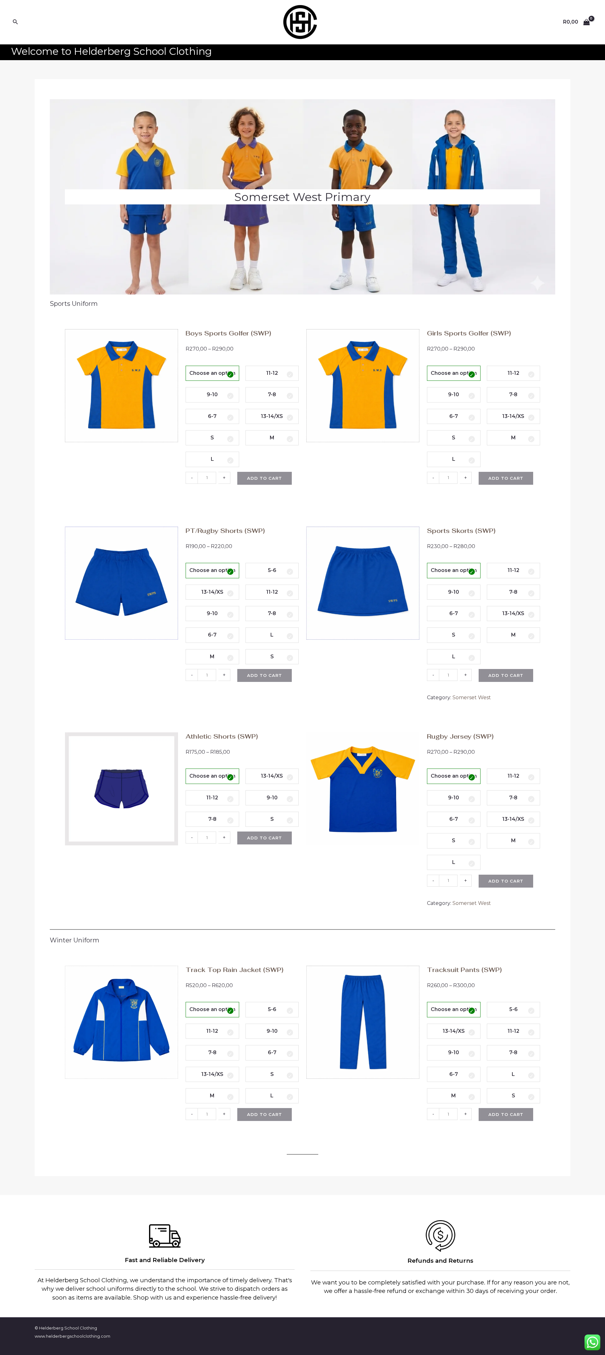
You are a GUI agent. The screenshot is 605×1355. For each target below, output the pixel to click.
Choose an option (212, 373)
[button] (15, 22)
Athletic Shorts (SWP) (222, 736)
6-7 (212, 416)
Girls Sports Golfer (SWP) (469, 333)
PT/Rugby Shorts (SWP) (225, 531)
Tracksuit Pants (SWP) (464, 970)
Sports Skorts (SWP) (461, 531)
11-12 (272, 373)
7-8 (272, 394)
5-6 (272, 570)
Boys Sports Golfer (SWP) (228, 333)
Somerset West (471, 697)
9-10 (212, 394)
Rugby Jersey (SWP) (460, 736)
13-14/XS (272, 416)
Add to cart (264, 478)
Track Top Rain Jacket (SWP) (234, 970)
